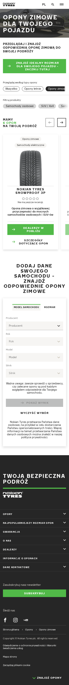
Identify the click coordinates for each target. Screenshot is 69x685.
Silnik (9, 365)
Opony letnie (32, 88)
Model (9, 349)
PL (44, 4)
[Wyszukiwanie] (52, 4)
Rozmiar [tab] (49, 307)
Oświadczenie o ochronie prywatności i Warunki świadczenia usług (29, 646)
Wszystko (11, 88)
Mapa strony (10, 656)
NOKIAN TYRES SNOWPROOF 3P (30, 190)
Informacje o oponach (20, 558)
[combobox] (34, 325)
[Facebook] (5, 620)
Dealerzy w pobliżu (33, 229)
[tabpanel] (34, 378)
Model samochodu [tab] (26, 307)
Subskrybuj (34, 593)
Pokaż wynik (37, 402)
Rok (8, 334)
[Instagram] (15, 620)
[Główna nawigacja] (61, 4)
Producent (12, 318)
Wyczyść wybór (34, 412)
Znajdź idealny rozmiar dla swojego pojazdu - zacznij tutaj (37, 66)
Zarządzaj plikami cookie (16, 665)
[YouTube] (26, 620)
